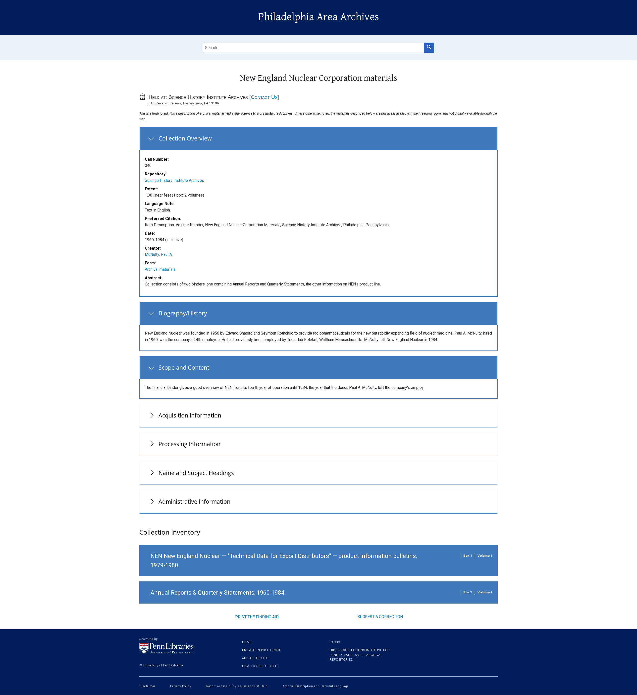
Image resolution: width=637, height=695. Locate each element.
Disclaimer (147, 686)
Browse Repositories (261, 650)
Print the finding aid (257, 617)
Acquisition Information (190, 415)
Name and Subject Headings (196, 473)
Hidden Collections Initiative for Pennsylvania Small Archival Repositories (360, 654)
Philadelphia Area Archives (318, 17)
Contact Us (264, 97)
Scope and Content (184, 367)
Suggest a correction (380, 616)
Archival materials (160, 269)
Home (247, 642)
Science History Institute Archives (174, 180)
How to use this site (260, 666)
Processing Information (189, 444)
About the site (255, 658)
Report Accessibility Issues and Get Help (236, 686)
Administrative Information (194, 501)
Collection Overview (185, 138)
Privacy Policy (180, 686)
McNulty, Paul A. (159, 254)
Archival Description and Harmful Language (315, 686)
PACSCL (336, 642)
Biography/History (183, 313)
